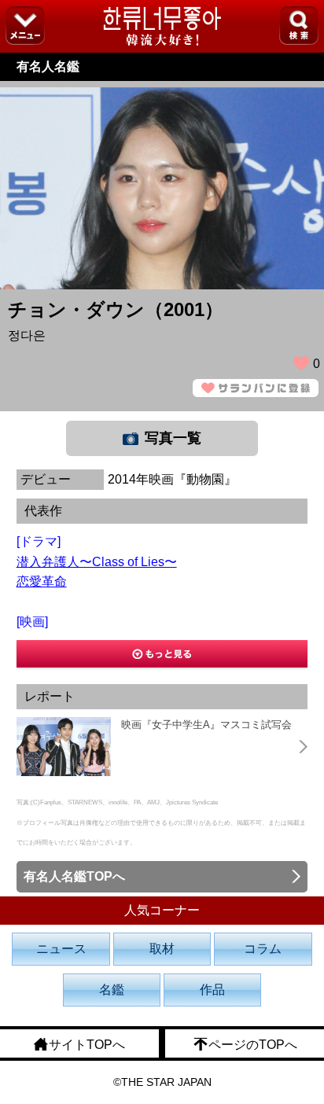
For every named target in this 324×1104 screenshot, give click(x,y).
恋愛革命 (42, 581)
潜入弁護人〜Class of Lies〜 (97, 562)
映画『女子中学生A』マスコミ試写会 (206, 724)
